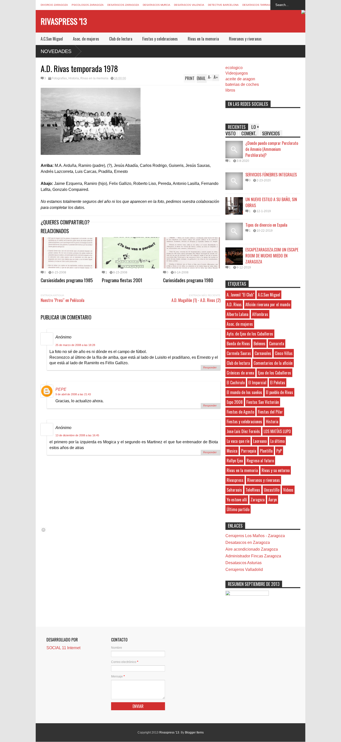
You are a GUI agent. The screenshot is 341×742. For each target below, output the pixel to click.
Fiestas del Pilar (270, 412)
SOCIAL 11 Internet (63, 648)
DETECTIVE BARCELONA (223, 5)
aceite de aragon (240, 79)
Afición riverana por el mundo (267, 304)
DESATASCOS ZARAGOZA (123, 5)
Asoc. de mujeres (86, 39)
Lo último (277, 441)
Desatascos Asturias (243, 563)
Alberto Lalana (237, 314)
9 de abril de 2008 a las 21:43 (73, 394)
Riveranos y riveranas (245, 39)
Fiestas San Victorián (262, 402)
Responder (210, 367)
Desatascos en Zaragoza (247, 542)
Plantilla (266, 451)
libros (230, 90)
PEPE (60, 389)
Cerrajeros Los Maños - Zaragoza (255, 536)
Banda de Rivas (238, 343)
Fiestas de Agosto (240, 412)
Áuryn (272, 500)
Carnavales (263, 353)
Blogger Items (194, 732)
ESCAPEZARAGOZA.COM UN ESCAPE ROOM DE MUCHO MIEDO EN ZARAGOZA (271, 256)
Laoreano (260, 441)
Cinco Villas (284, 353)
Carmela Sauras (239, 353)
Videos (288, 490)
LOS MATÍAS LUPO (277, 431)
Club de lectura (120, 39)
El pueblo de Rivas (279, 392)
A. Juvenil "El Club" (240, 295)
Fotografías (59, 78)
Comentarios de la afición (273, 363)
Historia (73, 78)
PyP (279, 451)
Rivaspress (235, 480)
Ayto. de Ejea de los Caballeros (250, 334)
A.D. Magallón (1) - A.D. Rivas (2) (195, 300)
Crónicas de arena (240, 373)
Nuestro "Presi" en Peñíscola (62, 300)
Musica (232, 451)
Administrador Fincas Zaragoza (253, 556)
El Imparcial (257, 383)
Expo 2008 (235, 402)
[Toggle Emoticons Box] (43, 529)
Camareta (276, 343)
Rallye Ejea (235, 461)
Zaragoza (258, 500)
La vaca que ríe (238, 441)
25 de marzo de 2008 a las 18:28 (75, 344)
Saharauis (234, 490)
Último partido (238, 509)
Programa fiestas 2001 (122, 279)
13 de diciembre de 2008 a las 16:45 (77, 435)
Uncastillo (271, 490)
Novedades (56, 51)
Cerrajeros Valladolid (244, 569)
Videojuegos (236, 73)
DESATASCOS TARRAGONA (259, 5)
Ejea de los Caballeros (274, 373)
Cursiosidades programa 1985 (67, 279)
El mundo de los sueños (244, 392)
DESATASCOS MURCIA (156, 5)
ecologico (234, 68)
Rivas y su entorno (276, 470)
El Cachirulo (236, 383)
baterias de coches (242, 84)
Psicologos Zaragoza (88, 5)
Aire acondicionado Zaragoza (251, 549)
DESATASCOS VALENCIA (189, 5)
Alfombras (260, 314)
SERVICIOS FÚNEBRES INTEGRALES (271, 175)
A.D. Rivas (234, 304)
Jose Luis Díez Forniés (243, 431)
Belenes (259, 343)
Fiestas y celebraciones (160, 39)
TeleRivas (253, 490)
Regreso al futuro (260, 461)
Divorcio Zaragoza (54, 5)
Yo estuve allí (237, 500)
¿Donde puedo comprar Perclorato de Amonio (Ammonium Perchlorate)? (271, 149)
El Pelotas (277, 383)
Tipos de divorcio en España (266, 225)
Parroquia (248, 451)
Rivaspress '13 (64, 21)
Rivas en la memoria (203, 39)
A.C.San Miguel (52, 39)
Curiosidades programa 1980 (188, 279)
